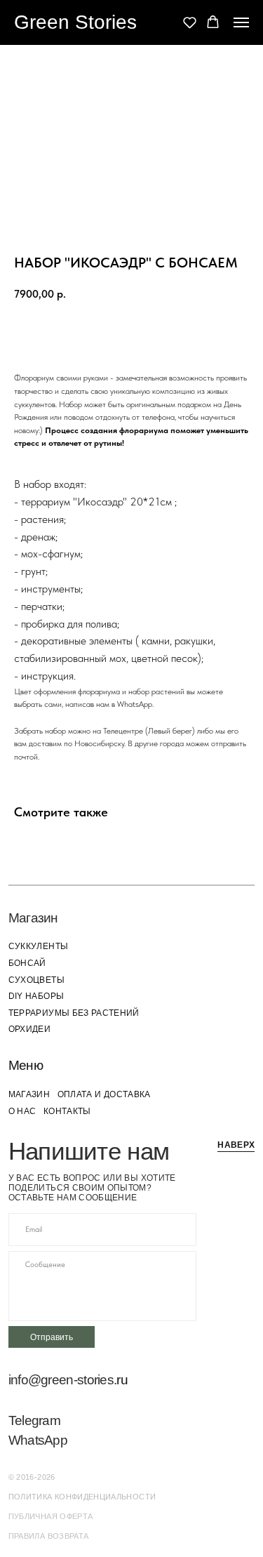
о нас (22, 1110)
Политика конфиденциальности (82, 1496)
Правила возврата (48, 1536)
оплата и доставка (104, 1094)
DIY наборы (36, 995)
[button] (189, 22)
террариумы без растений (74, 1012)
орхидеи (29, 1028)
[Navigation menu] (241, 22)
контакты (67, 1110)
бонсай (27, 962)
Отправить (51, 1336)
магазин (29, 1094)
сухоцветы (36, 979)
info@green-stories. (62, 1379)
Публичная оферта (50, 1516)
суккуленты (38, 945)
